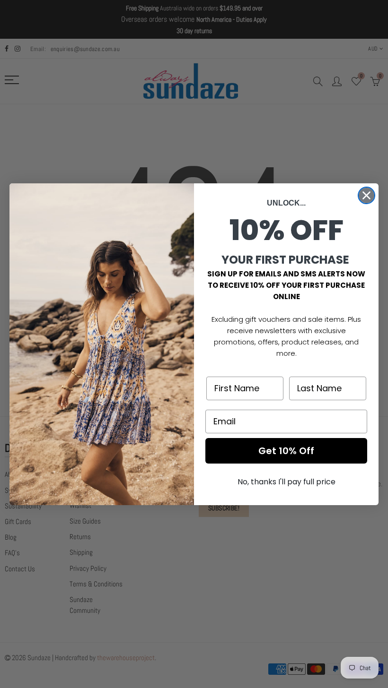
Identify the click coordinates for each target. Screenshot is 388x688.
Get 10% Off (286, 450)
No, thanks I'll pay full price (286, 481)
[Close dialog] (366, 195)
